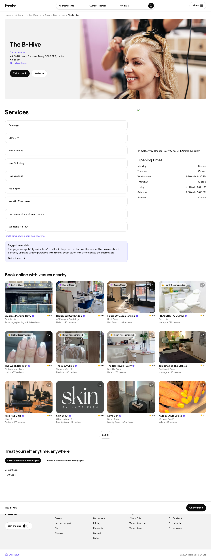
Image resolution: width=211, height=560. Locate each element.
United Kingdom (34, 15)
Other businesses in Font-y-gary (23, 460)
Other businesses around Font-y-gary (65, 460)
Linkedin (177, 523)
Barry (47, 15)
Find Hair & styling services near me (25, 236)
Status (96, 538)
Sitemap (59, 533)
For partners (99, 518)
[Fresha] (11, 5)
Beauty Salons (12, 470)
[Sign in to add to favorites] (48, 285)
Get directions (18, 63)
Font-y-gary (59, 15)
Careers (58, 518)
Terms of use (135, 528)
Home (8, 15)
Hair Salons (10, 475)
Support (97, 533)
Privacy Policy (136, 518)
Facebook (177, 518)
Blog (57, 528)
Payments (98, 528)
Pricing (96, 523)
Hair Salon (18, 15)
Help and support (63, 523)
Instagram (177, 528)
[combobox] (71, 5)
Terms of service (137, 523)
